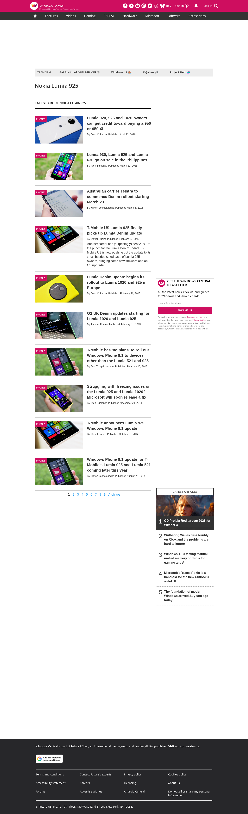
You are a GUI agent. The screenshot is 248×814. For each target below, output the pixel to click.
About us (174, 783)
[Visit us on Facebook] (125, 5)
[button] (211, 6)
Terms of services (195, 317)
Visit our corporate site (183, 746)
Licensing (130, 783)
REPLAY (109, 16)
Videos (71, 16)
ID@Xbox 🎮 (150, 72)
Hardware (130, 16)
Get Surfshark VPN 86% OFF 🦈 (79, 72)
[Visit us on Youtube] (137, 5)
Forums (40, 791)
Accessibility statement (50, 783)
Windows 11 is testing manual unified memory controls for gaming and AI (186, 558)
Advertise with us (91, 791)
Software (173, 16)
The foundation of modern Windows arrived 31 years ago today (186, 596)
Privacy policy (132, 774)
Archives (114, 494)
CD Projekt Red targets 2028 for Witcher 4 (187, 523)
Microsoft (152, 16)
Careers (85, 783)
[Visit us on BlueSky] (162, 5)
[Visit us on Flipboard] (150, 5)
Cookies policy (177, 774)
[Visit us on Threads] (156, 5)
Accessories (197, 16)
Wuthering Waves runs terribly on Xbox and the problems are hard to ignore (186, 539)
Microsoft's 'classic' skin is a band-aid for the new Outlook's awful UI (186, 577)
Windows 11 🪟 (121, 72)
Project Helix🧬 (180, 72)
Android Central (134, 791)
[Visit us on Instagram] (143, 5)
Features (51, 16)
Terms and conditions (50, 774)
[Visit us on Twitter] (131, 5)
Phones (41, 119)
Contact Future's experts (95, 774)
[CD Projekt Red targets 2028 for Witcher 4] (185, 512)
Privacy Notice (199, 320)
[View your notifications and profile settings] (196, 6)
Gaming (90, 16)
